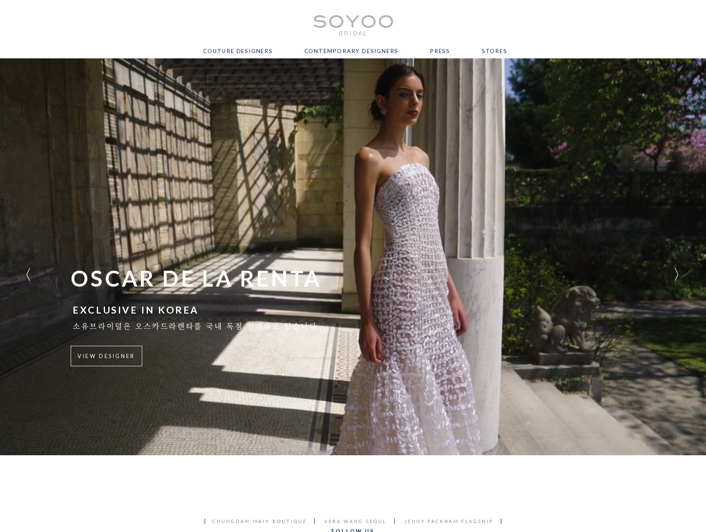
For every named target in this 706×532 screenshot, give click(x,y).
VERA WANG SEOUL (355, 521)
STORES (494, 51)
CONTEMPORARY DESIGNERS (351, 51)
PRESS (440, 51)
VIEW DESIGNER (106, 356)
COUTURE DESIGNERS (238, 51)
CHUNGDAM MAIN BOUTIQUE (259, 521)
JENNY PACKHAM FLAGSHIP (449, 521)
